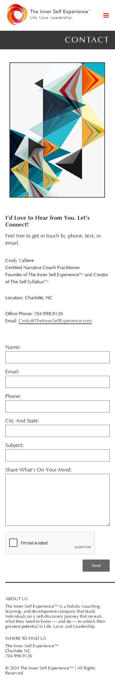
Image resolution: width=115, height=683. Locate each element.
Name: (13, 347)
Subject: (14, 445)
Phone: (13, 396)
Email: (12, 372)
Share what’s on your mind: (38, 470)
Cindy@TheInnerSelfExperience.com (55, 320)
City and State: (22, 421)
